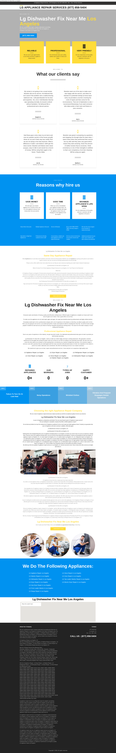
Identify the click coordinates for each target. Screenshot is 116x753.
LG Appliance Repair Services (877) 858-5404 (53, 7)
